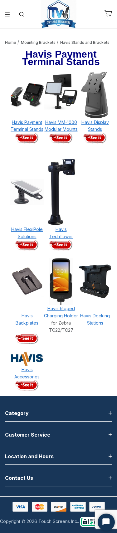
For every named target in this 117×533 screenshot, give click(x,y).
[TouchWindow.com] (58, 13)
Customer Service (27, 435)
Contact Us (19, 478)
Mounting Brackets (38, 42)
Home (10, 42)
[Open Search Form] (22, 14)
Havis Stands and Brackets (85, 42)
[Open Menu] (7, 14)
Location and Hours (29, 456)
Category (17, 413)
